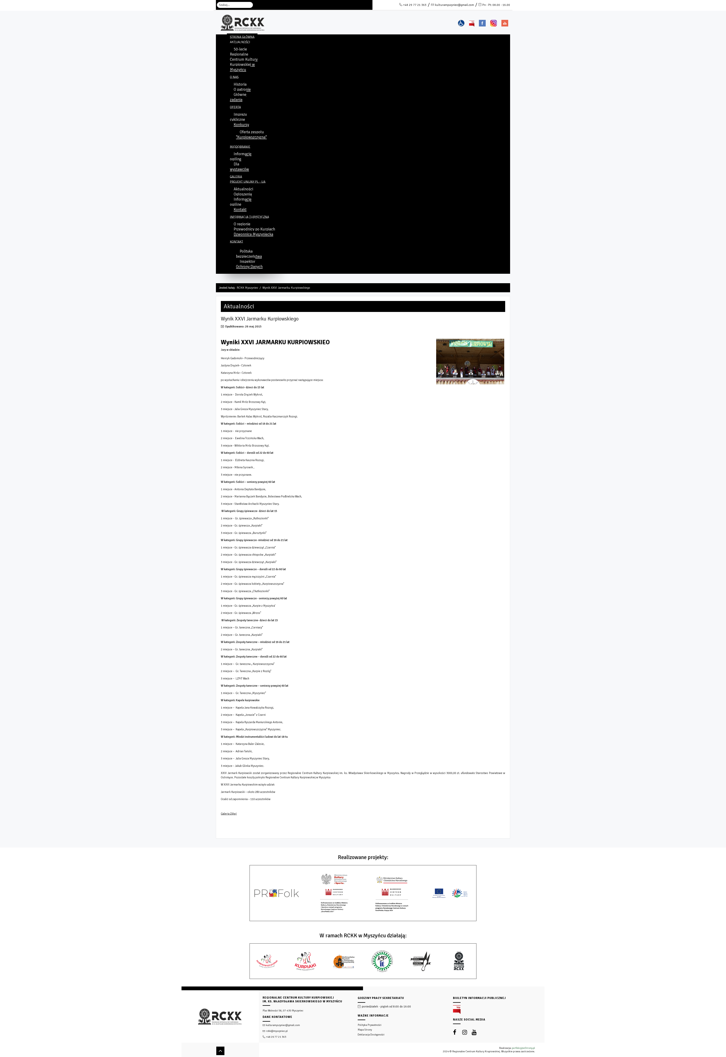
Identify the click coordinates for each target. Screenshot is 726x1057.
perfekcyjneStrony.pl (523, 1048)
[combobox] (235, 5)
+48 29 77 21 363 (415, 5)
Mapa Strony (365, 1029)
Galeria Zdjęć (229, 813)
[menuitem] (242, 36)
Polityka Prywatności (369, 1025)
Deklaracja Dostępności (371, 1034)
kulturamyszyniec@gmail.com (454, 5)
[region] (363, 1021)
